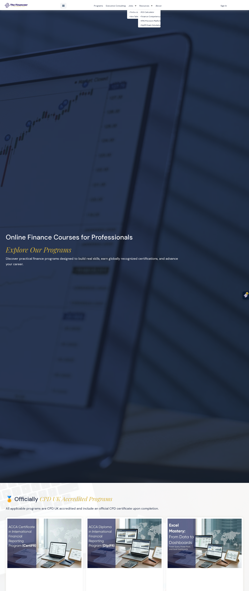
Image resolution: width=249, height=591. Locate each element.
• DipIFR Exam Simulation (150, 25)
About (159, 5)
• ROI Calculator (147, 12)
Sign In (224, 5)
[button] (63, 6)
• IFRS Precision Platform (150, 21)
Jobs (131, 5)
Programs (98, 5)
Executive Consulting (116, 5)
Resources (144, 5)
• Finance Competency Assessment (150, 16)
